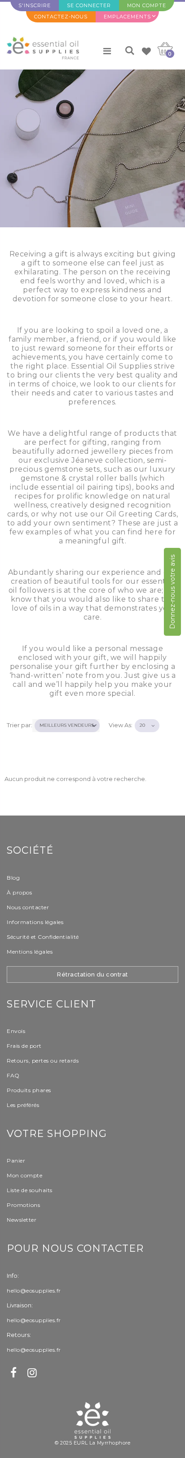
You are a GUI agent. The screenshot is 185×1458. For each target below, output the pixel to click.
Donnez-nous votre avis (172, 592)
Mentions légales (30, 951)
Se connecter (89, 5)
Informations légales (35, 922)
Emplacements (127, 16)
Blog (13, 877)
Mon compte (146, 5)
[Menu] (107, 51)
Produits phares (29, 1090)
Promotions (23, 1205)
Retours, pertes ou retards (43, 1060)
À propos (19, 892)
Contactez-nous (61, 16)
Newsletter (21, 1219)
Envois (16, 1031)
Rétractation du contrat (92, 974)
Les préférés (23, 1105)
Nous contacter (28, 907)
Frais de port (24, 1045)
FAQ (13, 1075)
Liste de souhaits (30, 1190)
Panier (16, 1160)
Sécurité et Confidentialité (43, 936)
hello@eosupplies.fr (34, 1290)
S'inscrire (34, 5)
